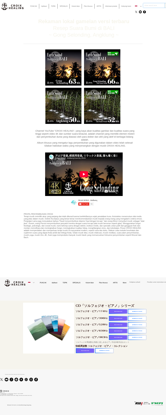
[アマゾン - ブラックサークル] (21, 379)
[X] (136, 11)
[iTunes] (11, 379)
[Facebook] (144, 11)
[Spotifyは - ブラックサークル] (16, 379)
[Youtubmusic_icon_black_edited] (26, 379)
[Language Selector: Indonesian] (138, 6)
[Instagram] (31, 379)
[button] (88, 6)
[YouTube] (140, 11)
